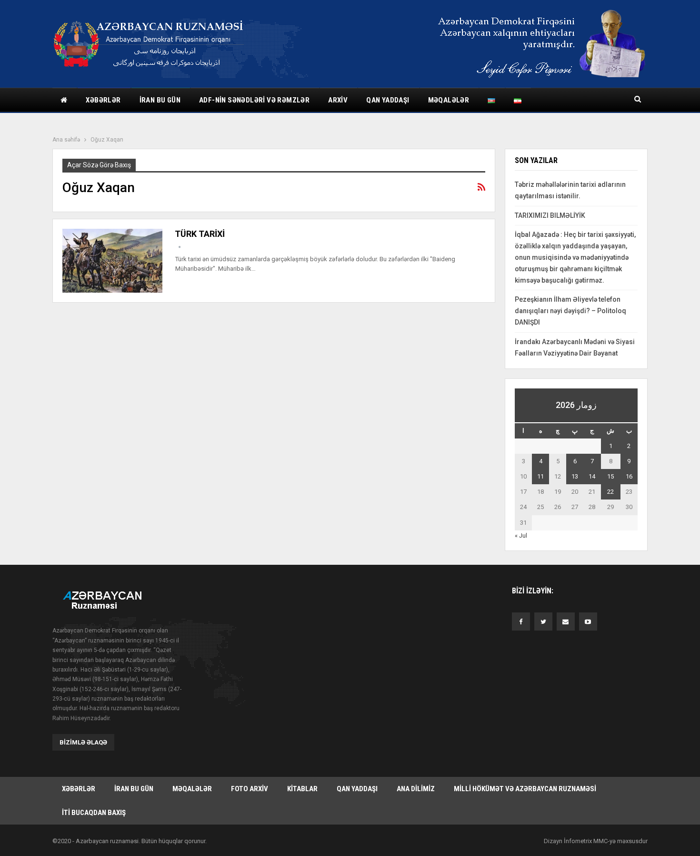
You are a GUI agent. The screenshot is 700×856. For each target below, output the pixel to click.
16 (629, 476)
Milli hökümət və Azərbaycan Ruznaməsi (525, 789)
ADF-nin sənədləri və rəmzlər (254, 100)
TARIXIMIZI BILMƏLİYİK (550, 215)
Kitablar (302, 789)
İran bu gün (160, 100)
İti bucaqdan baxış (94, 812)
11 (540, 476)
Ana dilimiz (416, 789)
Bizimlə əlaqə (83, 742)
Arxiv (338, 100)
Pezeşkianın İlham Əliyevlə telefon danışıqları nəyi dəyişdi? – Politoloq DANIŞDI (570, 311)
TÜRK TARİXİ (200, 234)
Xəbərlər (103, 100)
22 (610, 491)
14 (592, 476)
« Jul (521, 535)
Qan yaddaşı (387, 100)
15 (610, 476)
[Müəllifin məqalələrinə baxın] (179, 247)
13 (574, 476)
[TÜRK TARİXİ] (112, 261)
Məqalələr (449, 100)
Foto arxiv (249, 789)
